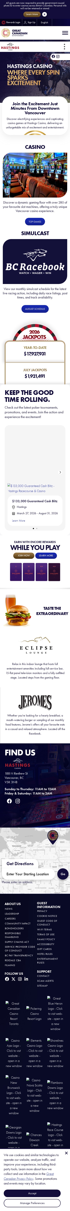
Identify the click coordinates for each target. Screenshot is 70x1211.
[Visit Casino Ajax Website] (14, 1053)
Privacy (42, 911)
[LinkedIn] (26, 979)
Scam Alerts (45, 980)
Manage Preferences (32, 1203)
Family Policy (46, 939)
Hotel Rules (45, 954)
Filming (10, 965)
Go (63, 874)
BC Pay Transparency (19, 955)
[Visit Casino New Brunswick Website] (14, 1095)
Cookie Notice (47, 916)
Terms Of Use (46, 934)
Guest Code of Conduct (47, 922)
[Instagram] (20, 979)
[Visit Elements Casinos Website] (34, 1053)
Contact (43, 976)
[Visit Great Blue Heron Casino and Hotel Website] (55, 1013)
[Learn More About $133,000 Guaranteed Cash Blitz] (35, 460)
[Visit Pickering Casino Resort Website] (34, 1013)
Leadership (12, 913)
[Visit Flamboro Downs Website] (55, 1095)
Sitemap (42, 985)
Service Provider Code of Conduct (20, 948)
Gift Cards (44, 949)
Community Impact (18, 923)
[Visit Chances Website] (34, 1140)
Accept (32, 1193)
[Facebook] (53, 56)
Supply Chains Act (17, 942)
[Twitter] (13, 979)
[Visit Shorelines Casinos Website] (55, 1053)
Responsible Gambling (13, 935)
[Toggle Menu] (65, 33)
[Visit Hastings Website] (55, 1140)
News (9, 908)
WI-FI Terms (44, 929)
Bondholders (14, 928)
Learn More (18, 520)
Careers (10, 918)
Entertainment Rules (47, 960)
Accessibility (45, 944)
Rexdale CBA (13, 960)
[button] (64, 47)
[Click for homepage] (10, 46)
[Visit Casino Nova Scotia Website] (34, 1095)
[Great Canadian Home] (14, 33)
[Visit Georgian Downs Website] (14, 1140)
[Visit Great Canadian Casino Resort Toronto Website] (14, 1013)
